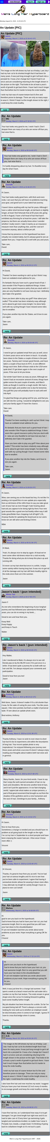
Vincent (9, 815)
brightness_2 (48, 1)
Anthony (10, 694)
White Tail (10, 594)
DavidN (9, 185)
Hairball (9, 485)
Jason (7, 36)
